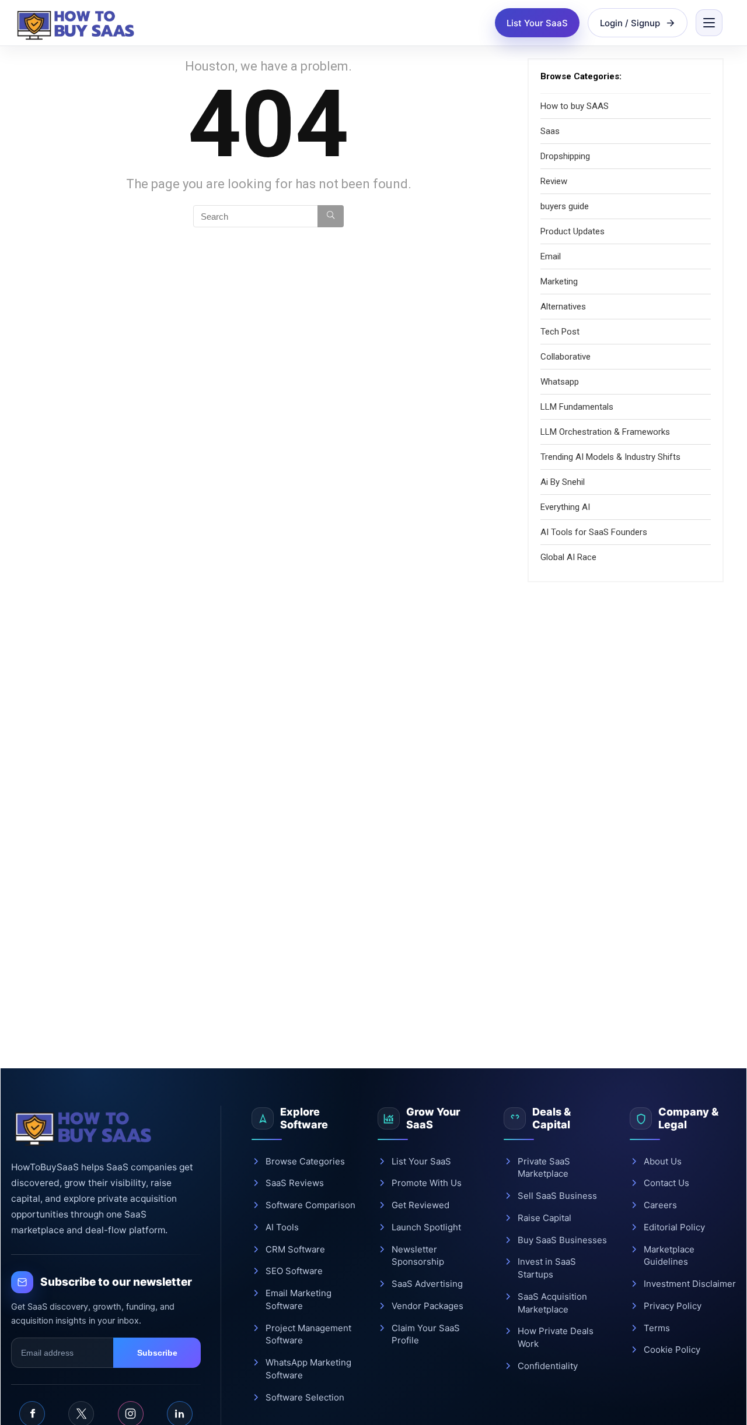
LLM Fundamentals (576, 407)
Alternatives (563, 306)
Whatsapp (559, 382)
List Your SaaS (537, 23)
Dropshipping (565, 156)
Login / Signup (630, 23)
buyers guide (564, 206)
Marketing (559, 281)
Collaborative (565, 356)
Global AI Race (568, 557)
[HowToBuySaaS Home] (78, 22)
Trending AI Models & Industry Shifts (610, 457)
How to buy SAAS (574, 106)
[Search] (330, 216)
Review (553, 181)
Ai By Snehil (562, 482)
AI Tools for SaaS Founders (593, 532)
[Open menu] (709, 22)
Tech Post (560, 331)
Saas (550, 131)
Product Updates (572, 231)
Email (550, 256)
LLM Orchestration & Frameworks (605, 432)
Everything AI (565, 507)
